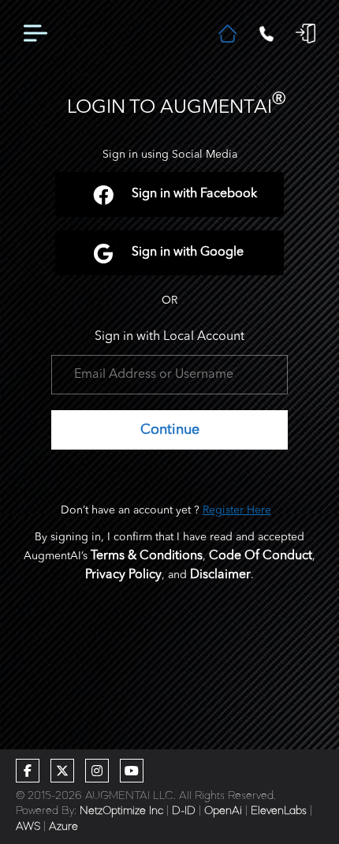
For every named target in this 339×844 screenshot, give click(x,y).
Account (305, 33)
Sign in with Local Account (169, 337)
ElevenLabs (279, 810)
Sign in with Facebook (194, 194)
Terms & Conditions (147, 556)
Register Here (237, 510)
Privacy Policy (123, 575)
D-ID (184, 810)
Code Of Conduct (260, 556)
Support (266, 34)
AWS (28, 826)
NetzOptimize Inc (121, 810)
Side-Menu (35, 33)
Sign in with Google (188, 252)
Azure (63, 826)
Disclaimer (220, 575)
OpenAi (223, 810)
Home (227, 33)
